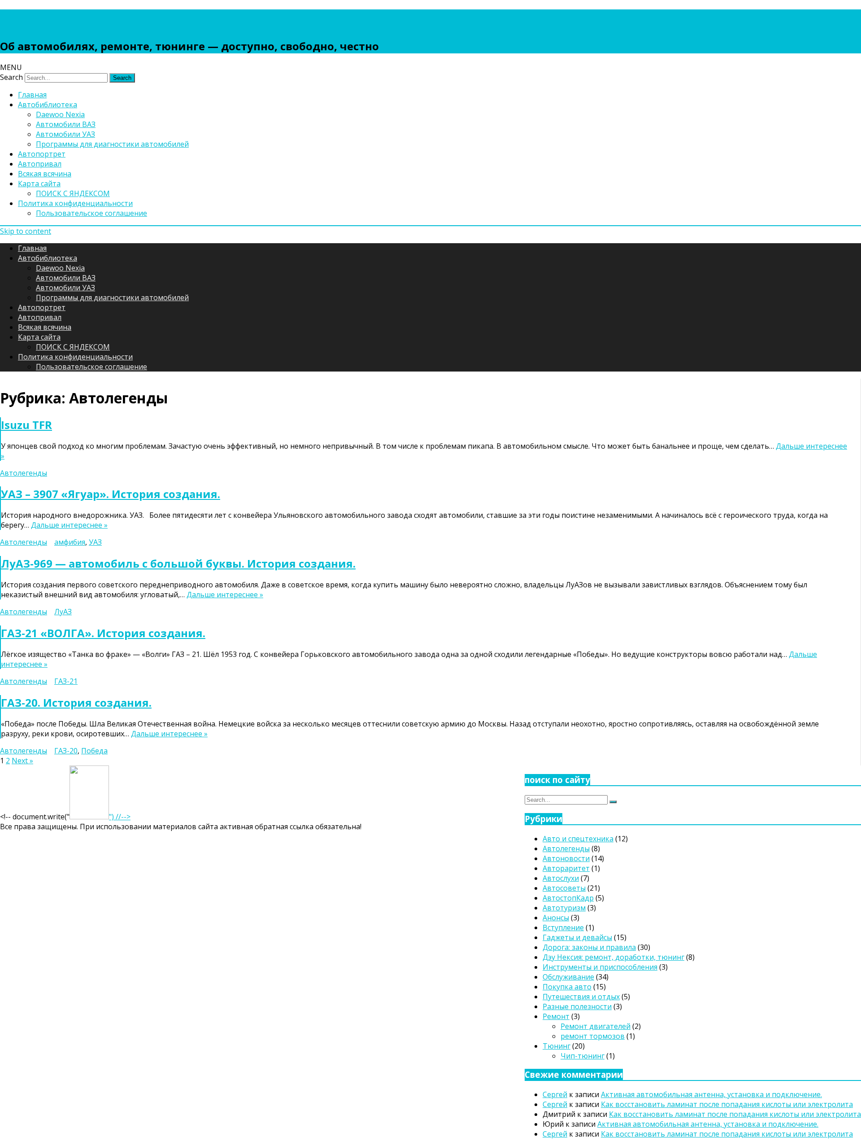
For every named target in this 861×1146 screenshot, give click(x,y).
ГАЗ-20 (66, 751)
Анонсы (556, 918)
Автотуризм (564, 908)
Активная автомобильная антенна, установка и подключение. (711, 1094)
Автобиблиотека (47, 104)
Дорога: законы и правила (589, 947)
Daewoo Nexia (60, 114)
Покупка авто (567, 987)
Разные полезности (577, 1006)
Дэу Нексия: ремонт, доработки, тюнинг (613, 957)
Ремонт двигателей (596, 1026)
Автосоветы (564, 888)
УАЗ (95, 542)
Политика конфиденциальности (75, 203)
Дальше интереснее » (69, 525)
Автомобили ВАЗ (66, 124)
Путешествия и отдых (581, 997)
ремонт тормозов (593, 1036)
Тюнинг (556, 1046)
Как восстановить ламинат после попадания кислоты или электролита (727, 1104)
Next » (22, 760)
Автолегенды (23, 473)
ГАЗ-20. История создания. (76, 702)
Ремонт (556, 1016)
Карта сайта (39, 183)
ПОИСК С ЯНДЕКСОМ (73, 193)
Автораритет (566, 868)
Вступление (563, 927)
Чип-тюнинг (582, 1056)
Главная (32, 95)
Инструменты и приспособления (600, 967)
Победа (94, 751)
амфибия (69, 542)
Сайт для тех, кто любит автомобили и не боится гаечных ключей (247, 19)
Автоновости (566, 858)
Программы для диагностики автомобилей (112, 144)
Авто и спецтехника (578, 839)
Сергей (555, 1094)
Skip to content (25, 231)
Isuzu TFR (26, 424)
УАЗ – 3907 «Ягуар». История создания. (110, 493)
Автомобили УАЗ (65, 134)
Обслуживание (568, 977)
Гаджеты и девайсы (577, 937)
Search (11, 77)
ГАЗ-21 (66, 681)
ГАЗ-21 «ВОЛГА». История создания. (103, 632)
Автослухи (561, 878)
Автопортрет (41, 154)
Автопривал (39, 164)
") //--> (119, 817)
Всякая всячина (44, 174)
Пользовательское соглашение (91, 213)
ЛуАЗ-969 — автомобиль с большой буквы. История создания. (178, 563)
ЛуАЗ (63, 612)
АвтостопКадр (568, 898)
